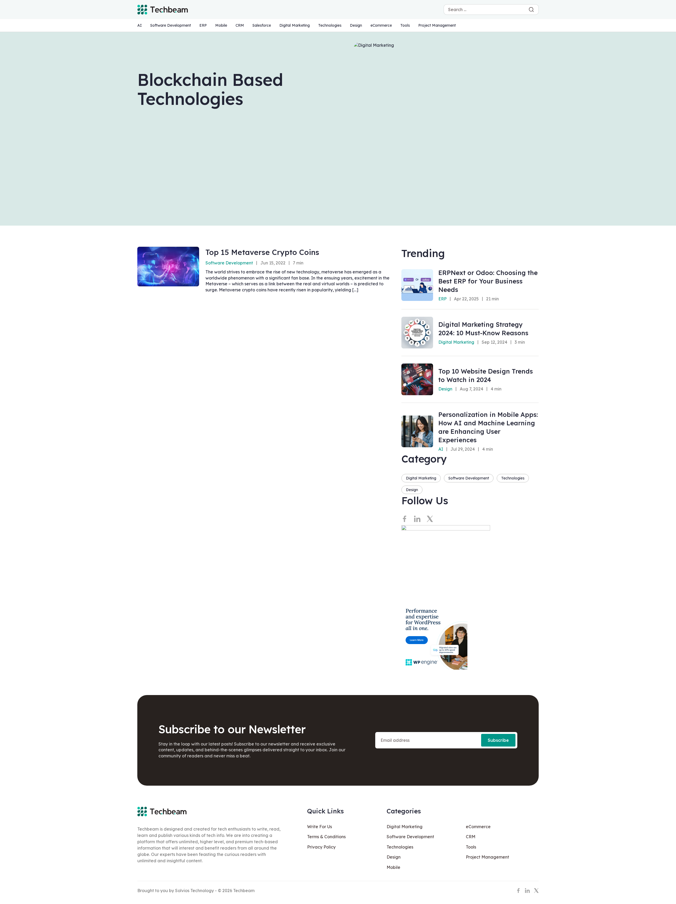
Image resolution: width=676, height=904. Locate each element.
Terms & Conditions (326, 836)
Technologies (329, 25)
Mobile (221, 25)
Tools (405, 25)
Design (356, 25)
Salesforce (261, 25)
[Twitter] (430, 518)
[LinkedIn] (417, 518)
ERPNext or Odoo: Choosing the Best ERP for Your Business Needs (488, 281)
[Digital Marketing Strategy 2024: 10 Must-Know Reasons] (417, 332)
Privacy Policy (321, 847)
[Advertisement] (338, 175)
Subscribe (498, 740)
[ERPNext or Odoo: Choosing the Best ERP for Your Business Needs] (417, 285)
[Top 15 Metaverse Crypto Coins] (168, 266)
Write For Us (319, 826)
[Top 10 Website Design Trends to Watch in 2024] (417, 379)
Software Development (170, 25)
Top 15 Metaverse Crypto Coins (262, 252)
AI (139, 25)
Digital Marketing (294, 25)
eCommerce (381, 25)
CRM (240, 25)
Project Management (437, 25)
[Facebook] (404, 518)
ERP (203, 25)
